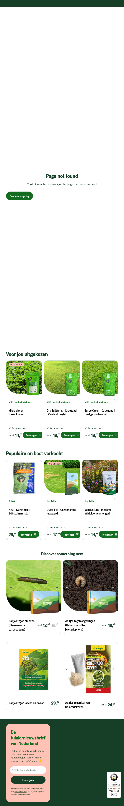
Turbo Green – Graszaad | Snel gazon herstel (100, 412)
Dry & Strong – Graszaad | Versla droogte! (62, 412)
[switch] (114, 794)
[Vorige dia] (8, 378)
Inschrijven (28, 780)
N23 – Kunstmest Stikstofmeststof (19, 511)
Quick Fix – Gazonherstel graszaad (61, 511)
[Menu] (119, 773)
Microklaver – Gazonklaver (17, 412)
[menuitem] (67, 16)
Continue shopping (19, 196)
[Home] (15, 16)
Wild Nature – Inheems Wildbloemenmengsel (98, 511)
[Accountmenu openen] (109, 16)
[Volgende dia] (39, 378)
